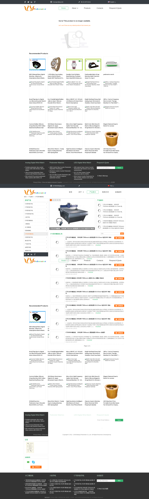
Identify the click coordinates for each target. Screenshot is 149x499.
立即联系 (120, 238)
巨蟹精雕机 (28, 230)
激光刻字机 (28, 240)
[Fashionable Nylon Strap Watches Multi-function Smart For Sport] (93, 64)
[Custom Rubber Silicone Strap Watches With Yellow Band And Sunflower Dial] (37, 109)
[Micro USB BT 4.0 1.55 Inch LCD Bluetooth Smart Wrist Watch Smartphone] (74, 83)
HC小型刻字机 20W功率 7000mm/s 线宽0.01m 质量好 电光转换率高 (60, 480)
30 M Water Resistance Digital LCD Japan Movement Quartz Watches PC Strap (56, 126)
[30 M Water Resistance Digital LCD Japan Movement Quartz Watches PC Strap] (56, 109)
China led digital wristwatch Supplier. (52, 182)
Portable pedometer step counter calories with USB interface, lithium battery (34, 169)
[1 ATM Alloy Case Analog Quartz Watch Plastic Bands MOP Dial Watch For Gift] (56, 64)
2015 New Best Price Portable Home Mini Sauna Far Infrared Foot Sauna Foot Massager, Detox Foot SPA (111, 150)
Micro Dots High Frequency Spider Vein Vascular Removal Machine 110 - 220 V (74, 126)
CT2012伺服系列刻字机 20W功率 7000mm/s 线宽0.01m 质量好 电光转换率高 (84, 493)
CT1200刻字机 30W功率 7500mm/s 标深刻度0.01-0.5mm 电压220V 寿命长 (84, 488)
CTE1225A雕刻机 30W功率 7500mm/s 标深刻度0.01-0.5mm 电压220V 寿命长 (113, 227)
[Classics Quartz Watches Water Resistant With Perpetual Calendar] (93, 133)
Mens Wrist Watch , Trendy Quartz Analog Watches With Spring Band (56, 150)
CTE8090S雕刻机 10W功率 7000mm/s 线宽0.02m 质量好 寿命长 (113, 221)
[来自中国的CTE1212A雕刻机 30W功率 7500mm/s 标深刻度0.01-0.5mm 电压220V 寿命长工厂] (57, 324)
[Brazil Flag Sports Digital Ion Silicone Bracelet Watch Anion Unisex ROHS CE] (37, 84)
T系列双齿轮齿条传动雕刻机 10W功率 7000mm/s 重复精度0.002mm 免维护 (35, 480)
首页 (70, 192)
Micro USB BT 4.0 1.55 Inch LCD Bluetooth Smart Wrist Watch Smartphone (74, 101)
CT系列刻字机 (29, 207)
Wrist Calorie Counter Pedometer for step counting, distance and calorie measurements (84, 178)
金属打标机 (28, 247)
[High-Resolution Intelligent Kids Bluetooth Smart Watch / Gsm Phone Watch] (74, 133)
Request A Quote (115, 8)
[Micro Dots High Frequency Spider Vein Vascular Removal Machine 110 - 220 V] (74, 109)
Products (87, 8)
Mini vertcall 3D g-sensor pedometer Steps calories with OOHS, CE (35, 177)
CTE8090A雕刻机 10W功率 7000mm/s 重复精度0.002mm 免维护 (85, 332)
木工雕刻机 (28, 227)
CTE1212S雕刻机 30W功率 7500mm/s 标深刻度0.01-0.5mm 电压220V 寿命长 (113, 216)
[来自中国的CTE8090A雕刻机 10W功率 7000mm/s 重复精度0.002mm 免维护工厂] (57, 337)
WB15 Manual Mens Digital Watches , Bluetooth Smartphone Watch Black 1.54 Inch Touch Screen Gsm (37, 76)
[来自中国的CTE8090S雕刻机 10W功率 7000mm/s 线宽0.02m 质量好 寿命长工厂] (57, 283)
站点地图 (105, 488)
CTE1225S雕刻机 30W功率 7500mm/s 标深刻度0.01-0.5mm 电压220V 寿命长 (113, 205)
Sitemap (105, 176)
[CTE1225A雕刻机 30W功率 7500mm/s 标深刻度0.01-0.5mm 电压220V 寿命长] (99, 227)
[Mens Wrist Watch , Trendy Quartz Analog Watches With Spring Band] (56, 133)
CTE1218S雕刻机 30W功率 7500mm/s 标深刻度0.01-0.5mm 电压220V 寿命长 (72, 228)
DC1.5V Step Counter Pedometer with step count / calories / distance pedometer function (60, 176)
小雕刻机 (27, 224)
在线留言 (118, 192)
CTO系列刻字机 (29, 214)
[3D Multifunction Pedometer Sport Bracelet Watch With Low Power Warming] (37, 133)
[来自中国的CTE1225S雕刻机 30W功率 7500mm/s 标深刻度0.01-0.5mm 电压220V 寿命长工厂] (57, 242)
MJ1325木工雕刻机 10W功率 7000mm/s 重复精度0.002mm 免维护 (35, 488)
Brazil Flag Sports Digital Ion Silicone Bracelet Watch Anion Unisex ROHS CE (37, 101)
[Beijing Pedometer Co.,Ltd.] (35, 8)
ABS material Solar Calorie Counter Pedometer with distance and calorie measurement (84, 169)
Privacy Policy (37, 182)
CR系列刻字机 (29, 210)
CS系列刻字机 (29, 204)
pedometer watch (108, 74)
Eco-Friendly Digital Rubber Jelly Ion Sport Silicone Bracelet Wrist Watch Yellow (56, 101)
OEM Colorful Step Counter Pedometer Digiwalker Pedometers (60, 168)
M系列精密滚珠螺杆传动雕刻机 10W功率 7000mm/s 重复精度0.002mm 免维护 (36, 484)
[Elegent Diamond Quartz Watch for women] (111, 107)
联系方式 (105, 192)
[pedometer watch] (111, 64)
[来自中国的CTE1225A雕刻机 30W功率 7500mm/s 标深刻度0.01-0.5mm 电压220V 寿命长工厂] (57, 297)
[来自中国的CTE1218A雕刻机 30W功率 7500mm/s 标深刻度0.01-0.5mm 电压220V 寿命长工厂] (57, 310)
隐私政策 (47, 497)
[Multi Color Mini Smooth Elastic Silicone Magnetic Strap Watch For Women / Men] (93, 109)
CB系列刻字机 (29, 237)
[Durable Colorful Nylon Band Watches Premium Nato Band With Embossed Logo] (74, 64)
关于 (80, 192)
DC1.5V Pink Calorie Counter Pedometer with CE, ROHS (82, 173)
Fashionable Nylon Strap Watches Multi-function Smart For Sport (92, 76)
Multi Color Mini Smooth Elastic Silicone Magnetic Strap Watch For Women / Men (92, 126)
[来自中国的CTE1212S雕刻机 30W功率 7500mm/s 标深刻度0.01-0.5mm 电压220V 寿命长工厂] (57, 269)
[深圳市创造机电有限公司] (30, 447)
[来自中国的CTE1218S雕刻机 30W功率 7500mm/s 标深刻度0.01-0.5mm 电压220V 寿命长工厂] (57, 256)
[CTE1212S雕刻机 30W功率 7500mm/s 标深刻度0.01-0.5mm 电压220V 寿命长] (99, 216)
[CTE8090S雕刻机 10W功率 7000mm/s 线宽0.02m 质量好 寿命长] (99, 222)
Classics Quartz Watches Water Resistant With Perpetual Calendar (92, 150)
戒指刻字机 (28, 250)
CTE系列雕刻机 (29, 234)
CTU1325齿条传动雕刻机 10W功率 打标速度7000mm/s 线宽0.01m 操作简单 (35, 492)
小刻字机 (27, 217)
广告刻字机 (28, 244)
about (74, 8)
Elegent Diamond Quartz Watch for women (110, 125)
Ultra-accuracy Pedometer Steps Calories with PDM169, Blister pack (35, 173)
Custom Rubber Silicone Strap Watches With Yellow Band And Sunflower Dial (37, 125)
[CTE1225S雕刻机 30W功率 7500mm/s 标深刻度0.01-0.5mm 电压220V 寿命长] (99, 205)
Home (63, 8)
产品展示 (93, 192)
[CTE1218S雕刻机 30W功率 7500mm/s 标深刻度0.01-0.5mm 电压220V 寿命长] (72, 214)
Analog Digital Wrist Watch (34, 162)
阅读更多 (98, 245)
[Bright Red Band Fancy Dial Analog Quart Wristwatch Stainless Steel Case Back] (93, 84)
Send (119, 168)
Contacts (100, 8)
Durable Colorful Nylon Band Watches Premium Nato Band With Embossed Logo (74, 76)
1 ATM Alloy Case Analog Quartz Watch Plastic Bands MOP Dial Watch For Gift (55, 76)
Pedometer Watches (57, 162)
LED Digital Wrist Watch (82, 162)
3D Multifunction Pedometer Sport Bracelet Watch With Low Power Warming (37, 150)
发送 (119, 480)
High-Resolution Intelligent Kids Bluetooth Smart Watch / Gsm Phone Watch (74, 150)
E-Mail (100, 176)
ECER (113, 182)
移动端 (100, 491)
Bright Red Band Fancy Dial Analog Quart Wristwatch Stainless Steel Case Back (92, 101)
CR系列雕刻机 (29, 220)
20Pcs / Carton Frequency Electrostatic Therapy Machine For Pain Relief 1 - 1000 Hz (111, 101)
